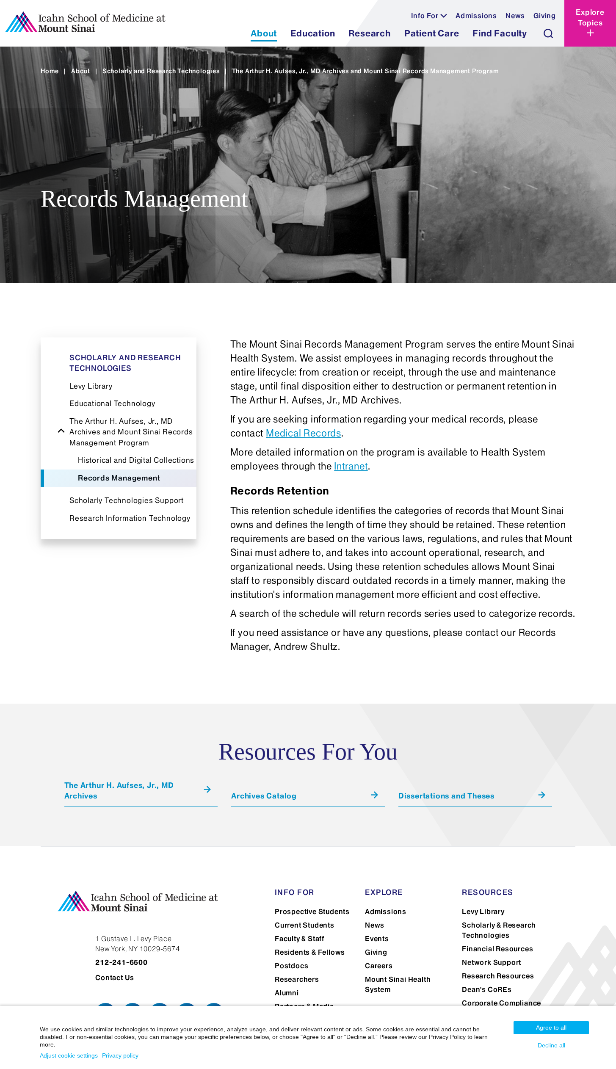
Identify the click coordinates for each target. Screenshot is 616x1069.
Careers (379, 965)
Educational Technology (112, 403)
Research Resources (498, 976)
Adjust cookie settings (69, 1055)
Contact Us (114, 977)
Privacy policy (120, 1055)
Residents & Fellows (310, 952)
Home (50, 71)
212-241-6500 (121, 962)
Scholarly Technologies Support (126, 500)
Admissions (476, 15)
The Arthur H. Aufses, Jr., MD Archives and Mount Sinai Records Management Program (131, 432)
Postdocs (291, 965)
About (80, 71)
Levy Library (91, 386)
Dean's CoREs (487, 989)
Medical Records (303, 433)
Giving (544, 15)
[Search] (548, 33)
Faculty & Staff (299, 938)
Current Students (304, 925)
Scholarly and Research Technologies (161, 71)
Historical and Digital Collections (136, 460)
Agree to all (551, 1027)
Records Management (119, 478)
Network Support (491, 962)
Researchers (297, 979)
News (515, 15)
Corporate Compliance (501, 1003)
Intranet (350, 466)
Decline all (551, 1045)
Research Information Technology (130, 518)
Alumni (287, 993)
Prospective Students (312, 911)
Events (377, 938)
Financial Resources (497, 949)
